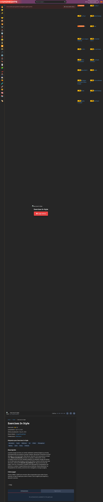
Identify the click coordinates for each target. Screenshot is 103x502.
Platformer (24, 443)
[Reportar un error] (67, 413)
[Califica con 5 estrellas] (64, 413)
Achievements (24, 491)
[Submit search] (64, 2)
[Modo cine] (74, 413)
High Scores (57, 491)
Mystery (10, 445)
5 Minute (27, 445)
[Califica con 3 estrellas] (61, 413)
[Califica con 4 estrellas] (63, 413)
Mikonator (19, 436)
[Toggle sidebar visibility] (4, 5)
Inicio (9, 419)
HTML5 (34, 443)
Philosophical (41, 443)
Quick (16, 445)
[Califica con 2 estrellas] (59, 413)
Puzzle (17, 443)
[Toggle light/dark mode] (86, 2)
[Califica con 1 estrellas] (58, 413)
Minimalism (11, 443)
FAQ (10, 485)
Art (29, 443)
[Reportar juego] (71, 413)
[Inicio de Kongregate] (8, 2)
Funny (21, 445)
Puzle (14, 419)
